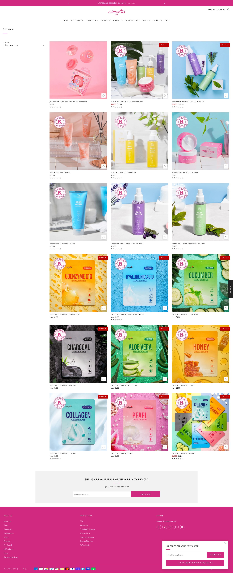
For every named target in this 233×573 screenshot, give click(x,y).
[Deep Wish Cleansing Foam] (78, 212)
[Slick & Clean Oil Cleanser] (139, 141)
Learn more (131, 3)
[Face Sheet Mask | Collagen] (78, 422)
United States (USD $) (11, 569)
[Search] (228, 9)
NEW (65, 20)
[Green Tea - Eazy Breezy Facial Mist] (200, 212)
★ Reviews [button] (231, 288)
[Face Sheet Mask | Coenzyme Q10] (78, 283)
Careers (6, 525)
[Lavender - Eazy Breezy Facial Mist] (139, 212)
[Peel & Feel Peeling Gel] (78, 141)
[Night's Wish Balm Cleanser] (200, 141)
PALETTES (91, 20)
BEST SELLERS (77, 20)
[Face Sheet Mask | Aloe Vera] (139, 354)
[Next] (164, 3)
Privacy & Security (87, 537)
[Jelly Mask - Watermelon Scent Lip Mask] (78, 70)
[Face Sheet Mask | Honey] (200, 354)
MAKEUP (117, 20)
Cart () (221, 9)
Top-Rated (8, 545)
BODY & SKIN (132, 20)
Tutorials (7, 541)
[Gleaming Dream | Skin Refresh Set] (139, 70)
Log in (211, 9)
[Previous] (68, 3)
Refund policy (85, 545)
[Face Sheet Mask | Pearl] (139, 422)
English (25, 569)
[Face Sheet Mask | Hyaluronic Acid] (139, 283)
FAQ (81, 521)
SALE (167, 20)
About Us (7, 521)
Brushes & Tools (151, 20)
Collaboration (9, 533)
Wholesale (84, 525)
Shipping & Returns (87, 529)
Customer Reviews (11, 557)
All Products (8, 549)
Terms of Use (85, 533)
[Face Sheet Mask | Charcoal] (78, 354)
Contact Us (8, 529)
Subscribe (215, 555)
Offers (6, 537)
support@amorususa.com (166, 521)
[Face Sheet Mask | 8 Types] (200, 422)
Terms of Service (86, 541)
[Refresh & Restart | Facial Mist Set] (200, 70)
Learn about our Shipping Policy (195, 563)
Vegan (6, 553)
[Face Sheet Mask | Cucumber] (200, 283)
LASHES (104, 20)
